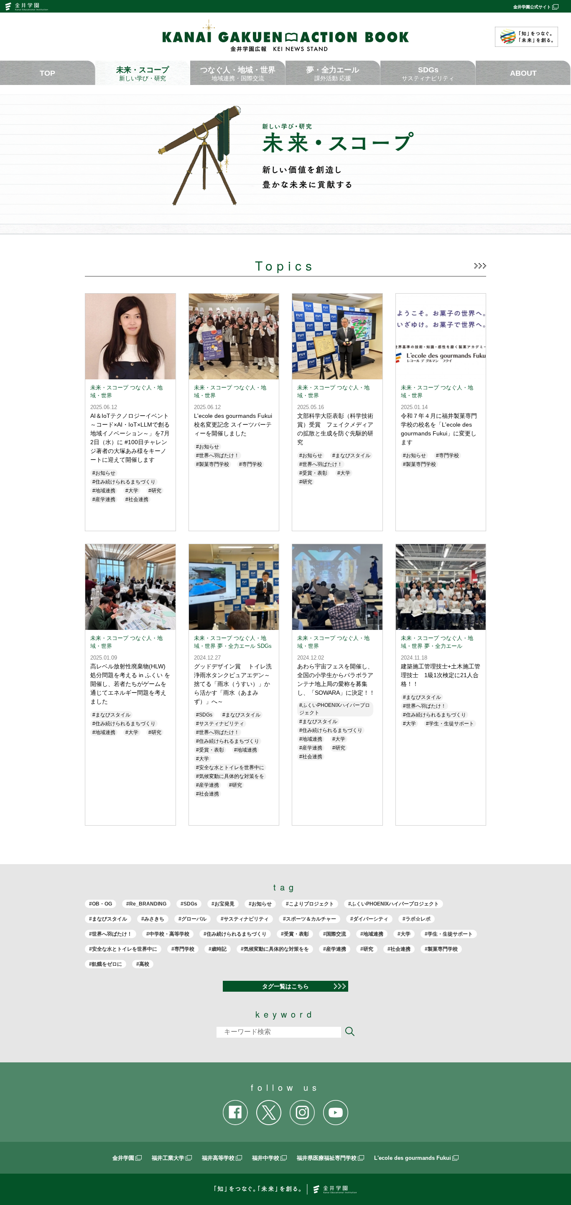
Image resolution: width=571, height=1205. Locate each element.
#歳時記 (218, 949)
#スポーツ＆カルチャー (309, 919)
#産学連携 (334, 949)
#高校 (142, 964)
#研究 (366, 949)
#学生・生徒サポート (449, 934)
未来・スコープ (142, 74)
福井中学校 (265, 1158)
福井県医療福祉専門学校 (327, 1158)
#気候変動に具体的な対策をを (275, 949)
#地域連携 (371, 934)
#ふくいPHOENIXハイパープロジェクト (393, 904)
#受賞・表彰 (295, 934)
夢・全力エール (332, 74)
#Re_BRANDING (146, 904)
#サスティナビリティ (245, 919)
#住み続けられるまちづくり (235, 934)
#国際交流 (334, 934)
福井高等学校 (218, 1158)
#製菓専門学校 (441, 949)
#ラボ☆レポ (417, 919)
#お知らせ (260, 904)
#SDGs (189, 904)
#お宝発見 (223, 904)
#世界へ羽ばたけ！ (110, 934)
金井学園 (123, 1158)
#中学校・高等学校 (167, 934)
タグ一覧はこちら (285, 986)
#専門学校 (182, 949)
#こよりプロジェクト (310, 904)
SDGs (428, 74)
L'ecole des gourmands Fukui (412, 1158)
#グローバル (192, 919)
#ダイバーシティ (369, 919)
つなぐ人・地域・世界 (237, 74)
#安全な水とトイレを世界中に (123, 949)
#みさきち (152, 919)
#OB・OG (100, 904)
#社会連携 (398, 949)
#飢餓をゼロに (105, 964)
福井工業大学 (168, 1158)
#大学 (404, 934)
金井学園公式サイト (532, 7)
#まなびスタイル (108, 919)
